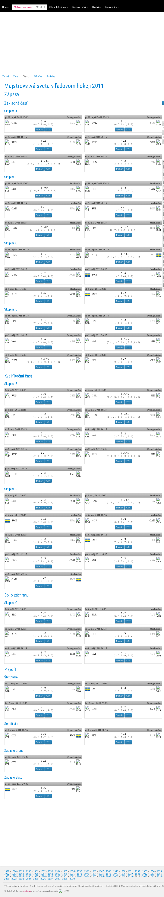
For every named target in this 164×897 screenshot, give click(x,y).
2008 (115, 876)
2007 (108, 876)
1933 (50, 871)
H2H (48, 129)
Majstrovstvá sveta (23, 7)
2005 (94, 876)
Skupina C (10, 243)
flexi (25, 891)
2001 (64, 876)
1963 (14, 873)
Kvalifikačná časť (18, 376)
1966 (35, 873)
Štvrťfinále (11, 677)
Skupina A (10, 111)
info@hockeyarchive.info (45, 891)
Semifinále (11, 724)
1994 (14, 876)
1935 (64, 871)
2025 (35, 879)
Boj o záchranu (16, 595)
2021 (6, 879)
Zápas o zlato (13, 777)
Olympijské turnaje (58, 7)
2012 (144, 876)
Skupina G (10, 603)
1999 (50, 876)
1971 (72, 873)
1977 (115, 873)
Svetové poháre (80, 7)
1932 (43, 871)
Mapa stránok (112, 7)
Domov (6, 7)
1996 (28, 876)
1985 (159, 873)
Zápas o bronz (13, 751)
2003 (79, 876)
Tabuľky (38, 76)
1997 (35, 876)
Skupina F (10, 489)
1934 (57, 871)
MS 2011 (40, 7)
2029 (64, 879)
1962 (6, 873)
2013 (152, 876)
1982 (144, 873)
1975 (101, 873)
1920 (6, 871)
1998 (43, 876)
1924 (14, 871)
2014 (159, 876)
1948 (108, 871)
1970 (64, 873)
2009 (123, 876)
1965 (28, 873)
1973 (86, 873)
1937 (79, 871)
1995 (21, 876)
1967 (43, 873)
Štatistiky (51, 76)
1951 (130, 871)
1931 (35, 871)
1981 (137, 873)
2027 (50, 879)
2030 (72, 879)
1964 (21, 873)
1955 (159, 871)
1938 (86, 871)
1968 (50, 873)
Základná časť (15, 103)
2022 (14, 879)
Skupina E (10, 384)
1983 (152, 873)
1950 (123, 871)
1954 (152, 871)
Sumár (39, 129)
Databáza (96, 7)
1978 (123, 873)
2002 (72, 876)
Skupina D (11, 309)
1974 (94, 873)
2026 (43, 879)
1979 (130, 873)
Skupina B (10, 177)
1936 (72, 871)
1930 (28, 871)
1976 (108, 873)
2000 (57, 876)
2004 (86, 876)
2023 (21, 879)
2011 (137, 876)
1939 (94, 871)
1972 (79, 873)
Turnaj (5, 76)
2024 (28, 879)
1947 (101, 871)
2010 (130, 876)
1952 (137, 871)
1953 (144, 871)
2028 (57, 879)
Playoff (10, 669)
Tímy (15, 76)
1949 (115, 871)
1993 (6, 876)
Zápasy (26, 76)
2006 (101, 876)
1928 (21, 871)
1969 (57, 873)
